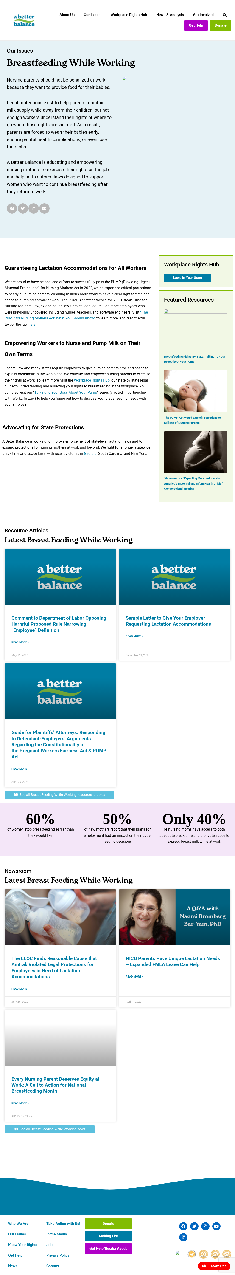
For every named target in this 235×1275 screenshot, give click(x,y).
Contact (52, 1266)
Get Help (196, 25)
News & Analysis (170, 15)
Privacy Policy (57, 1255)
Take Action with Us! (63, 1223)
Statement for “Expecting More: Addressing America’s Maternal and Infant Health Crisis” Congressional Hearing (193, 483)
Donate (221, 25)
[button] (12, 208)
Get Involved (203, 15)
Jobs (50, 1245)
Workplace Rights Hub (129, 15)
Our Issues (92, 15)
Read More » (20, 642)
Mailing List (108, 1236)
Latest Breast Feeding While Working (69, 540)
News (12, 1266)
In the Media (56, 1234)
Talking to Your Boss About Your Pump (65, 392)
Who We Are (18, 1223)
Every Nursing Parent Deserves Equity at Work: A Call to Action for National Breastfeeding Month (55, 1085)
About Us (67, 15)
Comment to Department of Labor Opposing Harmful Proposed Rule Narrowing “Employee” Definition (58, 624)
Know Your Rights (22, 1245)
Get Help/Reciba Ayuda (108, 1248)
